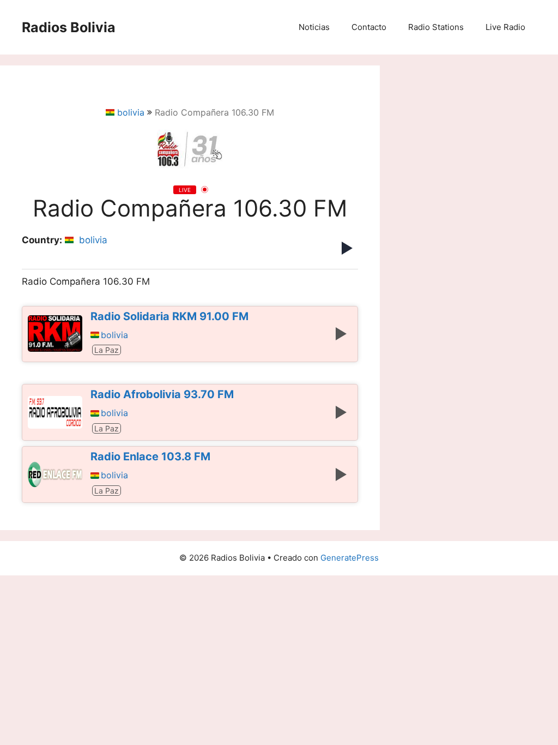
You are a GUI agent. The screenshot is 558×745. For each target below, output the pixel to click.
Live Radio (505, 27)
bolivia (130, 112)
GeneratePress (349, 557)
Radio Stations (436, 27)
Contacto (368, 27)
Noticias (314, 27)
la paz (106, 350)
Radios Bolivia (69, 27)
